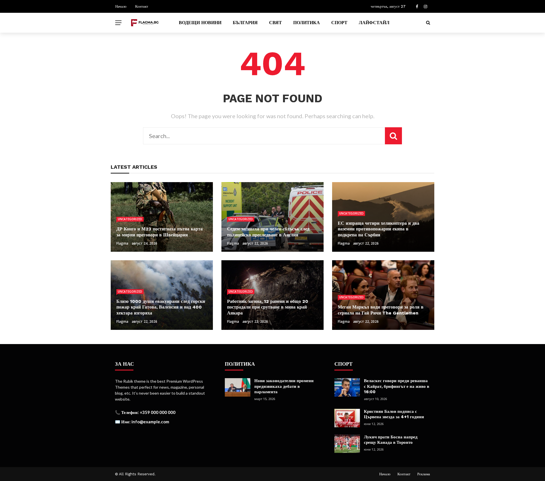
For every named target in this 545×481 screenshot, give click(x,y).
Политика (306, 22)
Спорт (339, 22)
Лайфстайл (374, 22)
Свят (275, 22)
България (245, 22)
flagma (122, 243)
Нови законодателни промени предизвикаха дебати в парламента (284, 386)
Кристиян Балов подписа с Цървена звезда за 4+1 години (394, 414)
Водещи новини (200, 22)
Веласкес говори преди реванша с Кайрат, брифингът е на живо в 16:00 (396, 386)
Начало (121, 6)
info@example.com (150, 421)
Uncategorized (130, 219)
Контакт (141, 6)
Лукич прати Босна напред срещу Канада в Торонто (391, 439)
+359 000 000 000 (157, 412)
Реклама (423, 474)
